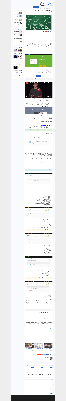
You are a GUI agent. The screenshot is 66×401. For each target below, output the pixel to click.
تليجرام (50, 327)
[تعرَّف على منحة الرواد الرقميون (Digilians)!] (20, 73)
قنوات (21, 55)
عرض (47, 49)
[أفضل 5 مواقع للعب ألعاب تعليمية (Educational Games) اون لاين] (38, 345)
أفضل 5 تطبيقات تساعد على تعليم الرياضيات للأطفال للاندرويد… (16, 31)
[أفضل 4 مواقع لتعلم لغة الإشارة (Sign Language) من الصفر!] (48, 345)
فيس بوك (50, 324)
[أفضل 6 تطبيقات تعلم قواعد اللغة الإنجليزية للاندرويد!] (20, 13)
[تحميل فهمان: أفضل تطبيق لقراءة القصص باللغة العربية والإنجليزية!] (38, 370)
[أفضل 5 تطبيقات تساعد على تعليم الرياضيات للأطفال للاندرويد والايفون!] (20, 31)
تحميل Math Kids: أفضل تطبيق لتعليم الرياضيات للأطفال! (42, 78)
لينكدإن (50, 328)
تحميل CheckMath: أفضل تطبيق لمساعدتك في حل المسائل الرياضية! (40, 229)
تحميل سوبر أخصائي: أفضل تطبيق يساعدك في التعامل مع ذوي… (16, 23)
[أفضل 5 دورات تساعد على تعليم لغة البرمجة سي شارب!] (15, 73)
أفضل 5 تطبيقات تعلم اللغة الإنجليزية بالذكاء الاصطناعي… (16, 16)
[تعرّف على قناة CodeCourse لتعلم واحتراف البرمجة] (15, 56)
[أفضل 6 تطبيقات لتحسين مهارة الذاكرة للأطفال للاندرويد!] (20, 35)
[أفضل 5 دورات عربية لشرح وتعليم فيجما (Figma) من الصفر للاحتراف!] (15, 67)
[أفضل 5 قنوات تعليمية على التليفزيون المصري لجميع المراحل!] (20, 50)
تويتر (50, 325)
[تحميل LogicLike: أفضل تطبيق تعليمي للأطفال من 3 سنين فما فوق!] (29, 370)
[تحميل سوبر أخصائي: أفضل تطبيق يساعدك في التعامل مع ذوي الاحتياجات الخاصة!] (20, 23)
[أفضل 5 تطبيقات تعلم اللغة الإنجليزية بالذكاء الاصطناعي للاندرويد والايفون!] (20, 16)
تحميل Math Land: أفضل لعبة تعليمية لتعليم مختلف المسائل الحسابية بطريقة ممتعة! (37, 169)
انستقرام (50, 326)
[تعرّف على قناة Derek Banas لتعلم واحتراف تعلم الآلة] (15, 50)
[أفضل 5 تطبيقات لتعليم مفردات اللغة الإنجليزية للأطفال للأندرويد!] (29, 345)
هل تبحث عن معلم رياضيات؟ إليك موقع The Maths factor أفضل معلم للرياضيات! (38, 129)
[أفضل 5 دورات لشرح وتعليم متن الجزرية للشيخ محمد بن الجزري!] (20, 67)
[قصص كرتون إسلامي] (20, 42)
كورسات (21, 72)
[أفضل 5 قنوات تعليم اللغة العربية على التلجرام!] (20, 56)
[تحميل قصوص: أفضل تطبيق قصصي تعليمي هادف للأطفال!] (48, 370)
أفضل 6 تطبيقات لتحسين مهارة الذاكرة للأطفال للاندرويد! (16, 35)
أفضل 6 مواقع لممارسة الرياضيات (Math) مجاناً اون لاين (40, 277)
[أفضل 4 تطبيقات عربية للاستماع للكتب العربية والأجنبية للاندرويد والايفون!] (20, 20)
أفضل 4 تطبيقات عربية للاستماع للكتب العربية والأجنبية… (17, 19)
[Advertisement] (38, 37)
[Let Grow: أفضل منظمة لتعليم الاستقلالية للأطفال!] (20, 39)
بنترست (50, 329)
